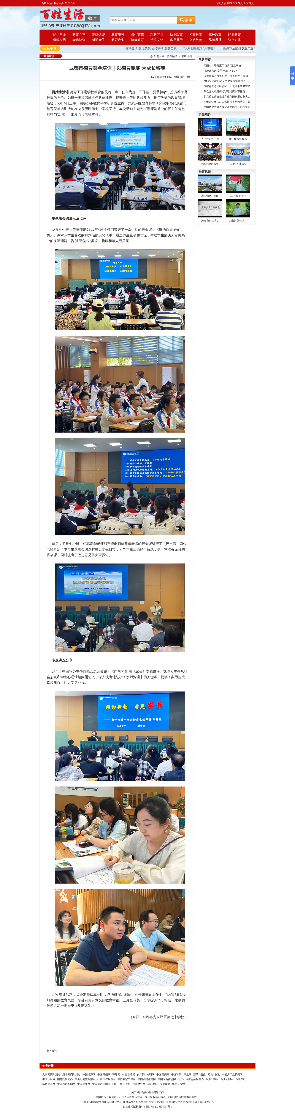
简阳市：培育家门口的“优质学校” (223, 65)
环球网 (116, 1074)
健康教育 (137, 40)
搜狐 (203, 1074)
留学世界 (59, 40)
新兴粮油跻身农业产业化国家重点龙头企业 (239, 48)
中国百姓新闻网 (66, 1084)
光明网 (150, 1074)
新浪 (195, 1074)
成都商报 (152, 1084)
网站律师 (158, 1092)
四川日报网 (212, 1079)
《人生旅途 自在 (237, 195)
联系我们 (147, 1092)
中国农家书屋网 (126, 1079)
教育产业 (117, 40)
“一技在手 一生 (210, 139)
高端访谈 (98, 34)
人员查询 (226, 3)
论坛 (218, 3)
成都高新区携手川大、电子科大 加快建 (226, 75)
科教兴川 (156, 34)
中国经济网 (88, 1074)
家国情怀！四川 (210, 195)
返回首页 (248, 3)
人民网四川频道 (51, 1074)
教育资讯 (117, 34)
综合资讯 (234, 40)
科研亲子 (98, 40)
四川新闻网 (226, 1079)
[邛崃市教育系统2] (210, 151)
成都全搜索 (178, 1084)
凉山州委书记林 (238, 220)
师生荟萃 (137, 34)
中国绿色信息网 (167, 1079)
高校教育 (215, 34)
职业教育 (234, 34)
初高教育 (195, 34)
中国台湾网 (128, 1074)
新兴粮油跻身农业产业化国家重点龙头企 (227, 96)
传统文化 (156, 40)
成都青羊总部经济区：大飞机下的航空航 (227, 86)
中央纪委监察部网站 (86, 1079)
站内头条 (59, 34)
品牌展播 (215, 40)
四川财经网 (138, 1084)
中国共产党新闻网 (232, 1074)
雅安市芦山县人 (210, 220)
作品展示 (176, 40)
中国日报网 (103, 1074)
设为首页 (237, 3)
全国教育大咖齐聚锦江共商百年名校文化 (227, 107)
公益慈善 (195, 40)
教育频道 (172, 56)
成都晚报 (165, 1084)
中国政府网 (48, 1079)
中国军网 (176, 1074)
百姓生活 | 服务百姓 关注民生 (58, 3)
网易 (210, 1074)
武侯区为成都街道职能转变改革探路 (224, 91)
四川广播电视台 (121, 1084)
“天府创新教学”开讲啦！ (187, 48)
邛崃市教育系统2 (210, 163)
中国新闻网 (162, 1074)
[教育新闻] (70, 17)
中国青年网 (83, 1084)
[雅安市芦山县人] (210, 208)
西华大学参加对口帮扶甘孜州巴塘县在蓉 (227, 101)
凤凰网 (187, 1074)
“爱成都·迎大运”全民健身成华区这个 (225, 81)
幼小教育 (176, 34)
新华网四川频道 (71, 1074)
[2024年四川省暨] (238, 151)
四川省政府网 (108, 1079)
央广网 (141, 1074)
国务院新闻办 (65, 1079)
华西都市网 (48, 1084)
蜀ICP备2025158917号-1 (158, 1106)
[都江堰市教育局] (238, 126)
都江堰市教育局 (238, 139)
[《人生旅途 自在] (238, 183)
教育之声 (79, 34)
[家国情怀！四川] (210, 183)
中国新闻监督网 (147, 1079)
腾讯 (217, 1074)
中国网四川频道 (101, 1084)
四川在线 (240, 1079)
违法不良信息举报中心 (191, 1079)
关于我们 (136, 1092)
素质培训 (79, 40)
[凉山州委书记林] (238, 208)
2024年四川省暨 (238, 163)
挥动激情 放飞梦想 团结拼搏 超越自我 (138, 48)
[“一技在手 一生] (210, 126)
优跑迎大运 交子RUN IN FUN (221, 70)
